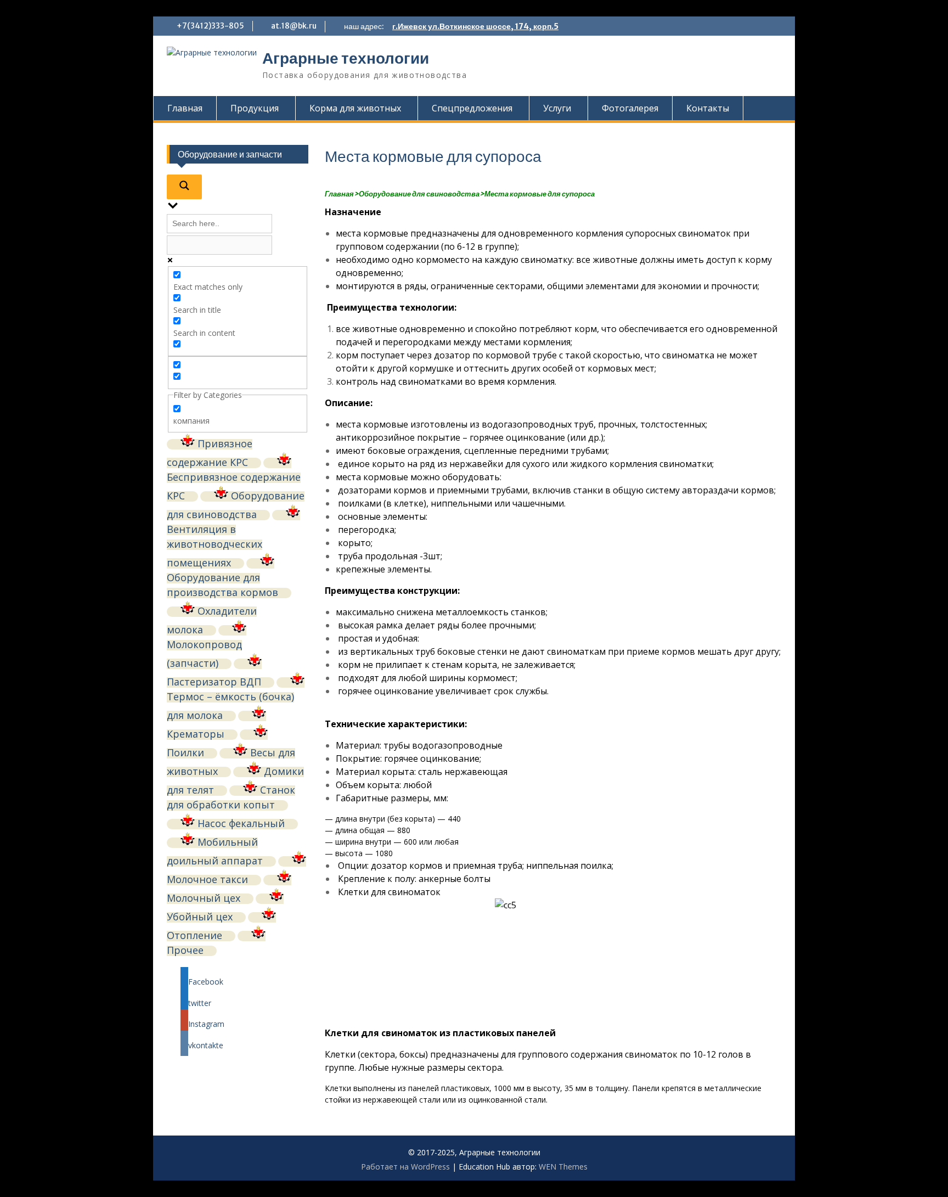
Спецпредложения (472, 108)
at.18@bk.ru (294, 26)
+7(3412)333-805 (210, 26)
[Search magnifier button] (184, 187)
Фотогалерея (630, 108)
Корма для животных (355, 108)
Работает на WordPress (405, 1166)
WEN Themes (563, 1166)
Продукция (254, 108)
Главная (184, 108)
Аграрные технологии (345, 58)
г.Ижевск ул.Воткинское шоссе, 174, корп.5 (475, 26)
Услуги (557, 108)
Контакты (707, 108)
